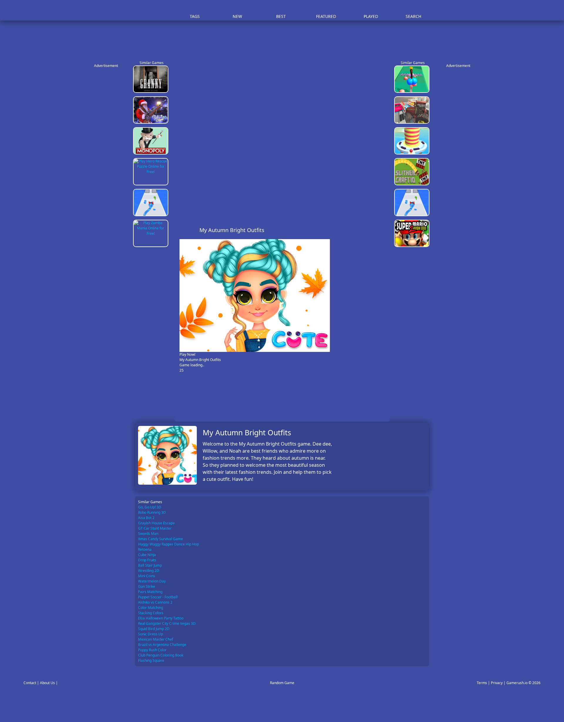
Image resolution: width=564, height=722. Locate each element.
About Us (47, 682)
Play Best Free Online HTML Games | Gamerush (151, 10)
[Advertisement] (285, 38)
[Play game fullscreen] (372, 230)
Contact (30, 682)
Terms (482, 682)
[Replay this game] (381, 230)
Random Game (282, 682)
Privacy (497, 682)
